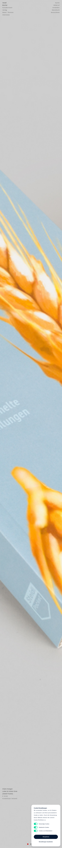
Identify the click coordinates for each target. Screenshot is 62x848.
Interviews (6, 15)
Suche (57, 3)
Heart (20, 424)
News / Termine (7, 12)
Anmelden (56, 7)
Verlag (4, 10)
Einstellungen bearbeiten (46, 841)
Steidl (4, 3)
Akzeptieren (46, 836)
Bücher (4, 5)
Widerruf (57, 5)
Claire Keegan (7, 789)
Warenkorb (56, 10)
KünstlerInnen (7, 7)
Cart (42, 424)
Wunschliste (55, 12)
